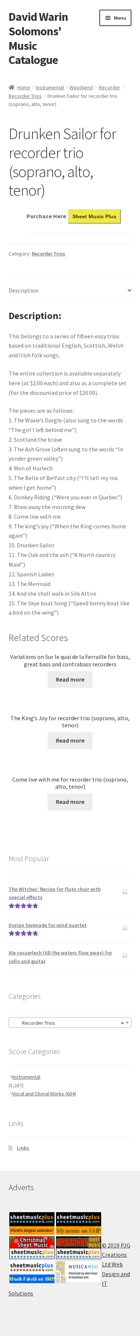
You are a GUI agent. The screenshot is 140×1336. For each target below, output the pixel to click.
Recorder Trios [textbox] (68, 1023)
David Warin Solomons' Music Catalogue (38, 38)
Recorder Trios (25, 96)
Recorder (109, 87)
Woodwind (81, 87)
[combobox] (70, 1022)
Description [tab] (23, 290)
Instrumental (50, 87)
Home (23, 87)
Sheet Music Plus (94, 216)
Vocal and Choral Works (44, 1093)
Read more (70, 679)
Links (23, 1148)
